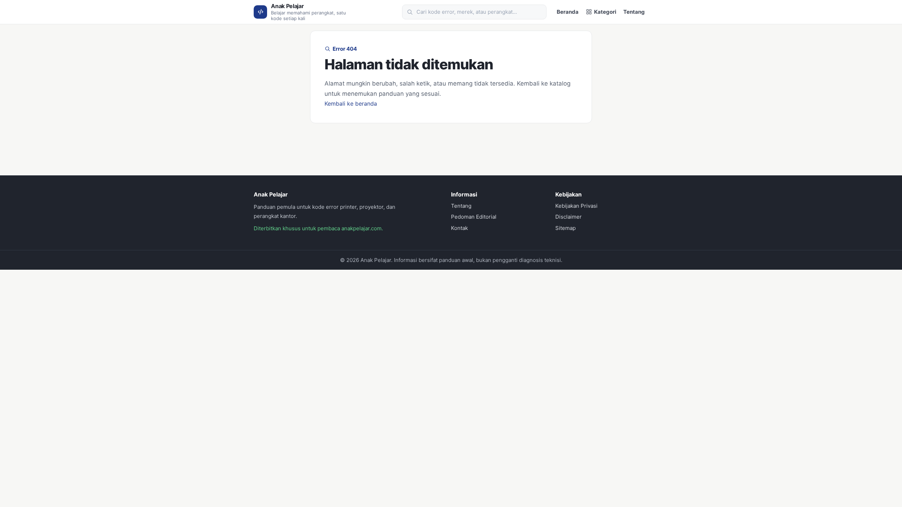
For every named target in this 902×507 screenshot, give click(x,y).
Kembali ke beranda (351, 103)
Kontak (459, 228)
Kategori (605, 11)
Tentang (634, 11)
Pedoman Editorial (473, 216)
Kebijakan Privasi (576, 205)
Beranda (568, 11)
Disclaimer (568, 216)
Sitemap (565, 228)
